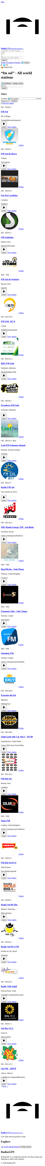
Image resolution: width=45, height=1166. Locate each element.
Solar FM (5, 821)
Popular (17, 63)
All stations (10, 63)
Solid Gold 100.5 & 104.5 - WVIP (17, 737)
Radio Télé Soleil (9, 986)
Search (4, 60)
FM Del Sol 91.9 (8, 862)
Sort (39, 99)
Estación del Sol (8, 695)
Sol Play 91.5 (7, 1028)
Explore (14, 101)
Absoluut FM (7, 653)
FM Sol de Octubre (10, 279)
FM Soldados (7, 237)
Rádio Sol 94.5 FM (10, 946)
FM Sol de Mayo (9, 154)
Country (4, 99)
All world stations (7, 1147)
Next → (5, 1086)
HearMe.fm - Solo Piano (12, 569)
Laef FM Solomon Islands (13, 445)
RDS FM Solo (7, 363)
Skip (2, 2)
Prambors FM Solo (10, 405)
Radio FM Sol (7, 487)
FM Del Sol (6, 779)
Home (3, 63)
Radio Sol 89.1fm (9, 904)
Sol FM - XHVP (8, 1068)
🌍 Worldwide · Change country (12, 83)
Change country (25, 1147)
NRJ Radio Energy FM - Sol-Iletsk (17, 527)
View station (11, 127)
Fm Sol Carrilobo (9, 195)
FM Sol (4, 111)
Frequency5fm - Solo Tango (14, 611)
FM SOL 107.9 (8, 321)
